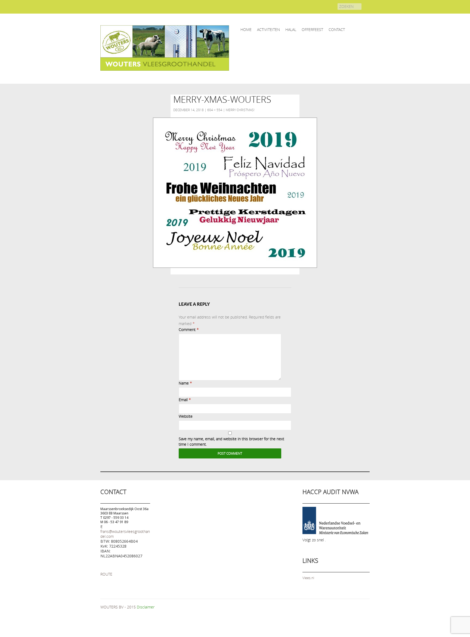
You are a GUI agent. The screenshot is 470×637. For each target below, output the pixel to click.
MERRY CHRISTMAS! (240, 110)
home (246, 29)
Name (185, 383)
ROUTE (106, 574)
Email (185, 399)
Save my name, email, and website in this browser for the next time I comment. (231, 441)
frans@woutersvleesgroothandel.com (125, 534)
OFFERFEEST (312, 29)
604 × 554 (214, 110)
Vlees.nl (308, 578)
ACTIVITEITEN (268, 29)
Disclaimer (145, 607)
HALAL (290, 29)
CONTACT (337, 29)
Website (186, 416)
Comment (189, 329)
